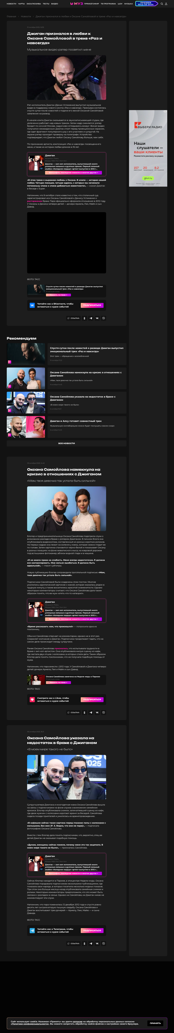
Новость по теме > (58, 295)
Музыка (128, 4)
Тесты (46, 4)
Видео (54, 4)
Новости (11, 4)
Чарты (21, 4)
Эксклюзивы (34, 4)
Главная (11, 16)
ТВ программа (108, 4)
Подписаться (92, 305)
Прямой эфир (91, 4)
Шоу (120, 4)
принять (155, 1023)
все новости (66, 443)
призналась (61, 648)
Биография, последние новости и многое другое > (73, 172)
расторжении (34, 201)
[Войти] (166, 4)
